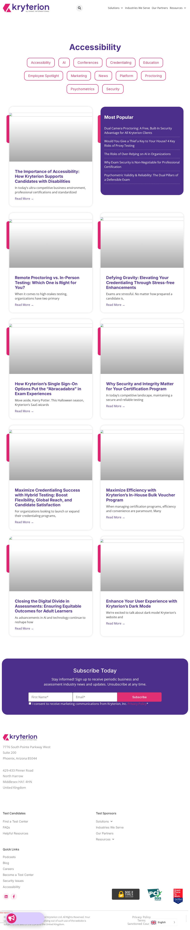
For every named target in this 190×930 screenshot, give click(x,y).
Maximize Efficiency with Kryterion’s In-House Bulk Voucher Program (140, 495)
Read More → (24, 199)
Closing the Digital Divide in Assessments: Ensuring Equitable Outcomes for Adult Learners (48, 606)
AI (64, 63)
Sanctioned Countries (141, 924)
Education (151, 63)
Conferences (88, 63)
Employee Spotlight (43, 76)
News (103, 76)
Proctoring (153, 76)
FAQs (6, 827)
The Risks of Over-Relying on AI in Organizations (137, 154)
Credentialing (120, 63)
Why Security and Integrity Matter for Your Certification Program (140, 386)
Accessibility (41, 63)
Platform (126, 76)
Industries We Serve (137, 8)
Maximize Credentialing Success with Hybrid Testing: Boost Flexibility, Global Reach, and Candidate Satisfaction (47, 497)
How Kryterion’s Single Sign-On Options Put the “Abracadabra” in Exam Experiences (48, 388)
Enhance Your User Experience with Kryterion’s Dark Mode (141, 603)
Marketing (79, 76)
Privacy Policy (137, 704)
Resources (176, 8)
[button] (79, 8)
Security (112, 89)
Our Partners (160, 8)
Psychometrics (82, 89)
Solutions (113, 8)
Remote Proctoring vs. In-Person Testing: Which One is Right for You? (47, 282)
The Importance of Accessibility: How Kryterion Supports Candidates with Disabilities (47, 176)
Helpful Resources (15, 833)
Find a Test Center (15, 821)
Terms (141, 920)
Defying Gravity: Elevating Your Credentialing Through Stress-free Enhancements (140, 282)
